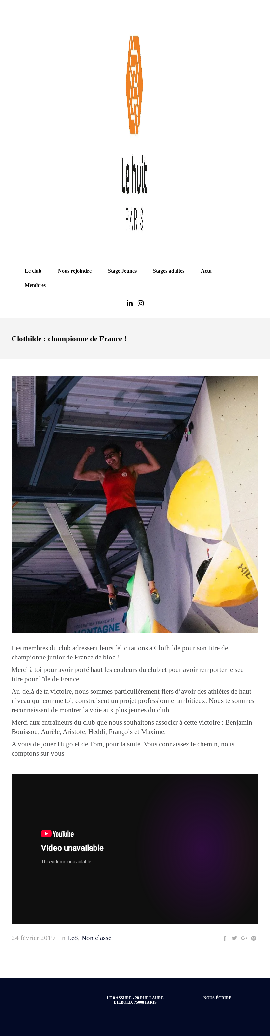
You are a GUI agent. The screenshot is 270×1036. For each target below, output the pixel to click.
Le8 (72, 938)
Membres (35, 285)
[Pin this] (253, 938)
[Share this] (225, 938)
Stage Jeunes (122, 271)
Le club (33, 271)
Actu (206, 271)
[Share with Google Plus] (244, 938)
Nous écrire (217, 998)
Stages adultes (168, 271)
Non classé (96, 938)
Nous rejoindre (75, 271)
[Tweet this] (234, 938)
